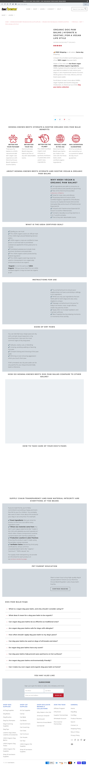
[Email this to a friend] (69, 119)
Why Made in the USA (44, 712)
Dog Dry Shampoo (9, 720)
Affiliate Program (59, 708)
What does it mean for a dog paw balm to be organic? (31, 615)
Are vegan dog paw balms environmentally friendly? (30, 660)
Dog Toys (6, 729)
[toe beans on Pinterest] (10, 4)
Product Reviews (76, 718)
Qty (54, 105)
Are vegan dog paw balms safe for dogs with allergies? (31, 628)
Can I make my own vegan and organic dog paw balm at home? (35, 667)
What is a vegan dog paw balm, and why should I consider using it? (36, 609)
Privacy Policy (75, 735)
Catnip (22, 714)
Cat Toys (22, 741)
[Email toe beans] (2, 4)
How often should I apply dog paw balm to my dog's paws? (33, 635)
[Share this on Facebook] (60, 119)
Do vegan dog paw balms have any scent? (26, 648)
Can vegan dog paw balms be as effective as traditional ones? (34, 622)
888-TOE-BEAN (22, 4)
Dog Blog (74, 712)
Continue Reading (60, 589)
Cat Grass (23, 730)
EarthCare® (41, 719)
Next (81, 22)
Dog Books (6, 714)
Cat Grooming (24, 727)
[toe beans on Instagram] (7, 4)
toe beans (11, 762)
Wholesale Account (60, 718)
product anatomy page (19, 559)
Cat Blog (73, 715)
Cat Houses (23, 737)
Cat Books (23, 720)
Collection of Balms (57, 193)
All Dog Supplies (8, 710)
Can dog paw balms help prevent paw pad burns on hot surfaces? (35, 654)
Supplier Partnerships (61, 715)
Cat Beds (23, 717)
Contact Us (74, 725)
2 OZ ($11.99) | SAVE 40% (71, 100)
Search (73, 722)
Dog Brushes (7, 717)
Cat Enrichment (25, 724)
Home (73, 708)
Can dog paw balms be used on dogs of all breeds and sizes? (33, 641)
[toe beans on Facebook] (4, 4)
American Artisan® (43, 715)
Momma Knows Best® (44, 722)
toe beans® (40, 726)
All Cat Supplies (25, 710)
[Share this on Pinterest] (64, 119)
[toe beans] (9, 9)
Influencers (57, 712)
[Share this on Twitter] (55, 119)
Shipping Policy (76, 728)
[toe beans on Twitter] (13, 4)
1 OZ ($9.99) (57, 100)
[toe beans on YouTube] (15, 4)
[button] (29, 9)
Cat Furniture (24, 734)
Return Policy (75, 732)
